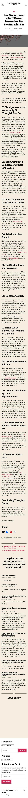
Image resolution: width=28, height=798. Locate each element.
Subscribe (6, 781)
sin (14, 11)
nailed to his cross (10, 378)
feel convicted (17, 221)
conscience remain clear (16, 132)
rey (9, 28)
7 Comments (15, 30)
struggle (18, 537)
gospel (11, 537)
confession (6, 537)
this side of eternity (17, 57)
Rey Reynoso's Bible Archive (14, 4)
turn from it (6, 476)
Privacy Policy (5, 795)
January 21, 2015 (18, 28)
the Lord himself (14, 258)
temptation (6, 539)
